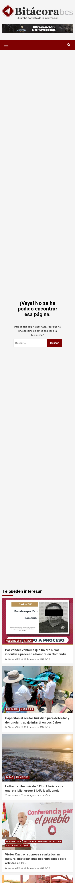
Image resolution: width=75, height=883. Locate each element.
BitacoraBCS (14, 659)
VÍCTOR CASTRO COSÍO (17, 845)
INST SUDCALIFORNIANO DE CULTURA (42, 841)
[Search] (68, 45)
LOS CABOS (12, 709)
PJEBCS (28, 641)
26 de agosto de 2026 (34, 659)
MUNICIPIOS (27, 709)
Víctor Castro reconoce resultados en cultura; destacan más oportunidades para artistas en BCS (35, 859)
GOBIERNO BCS (13, 641)
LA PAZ (9, 777)
